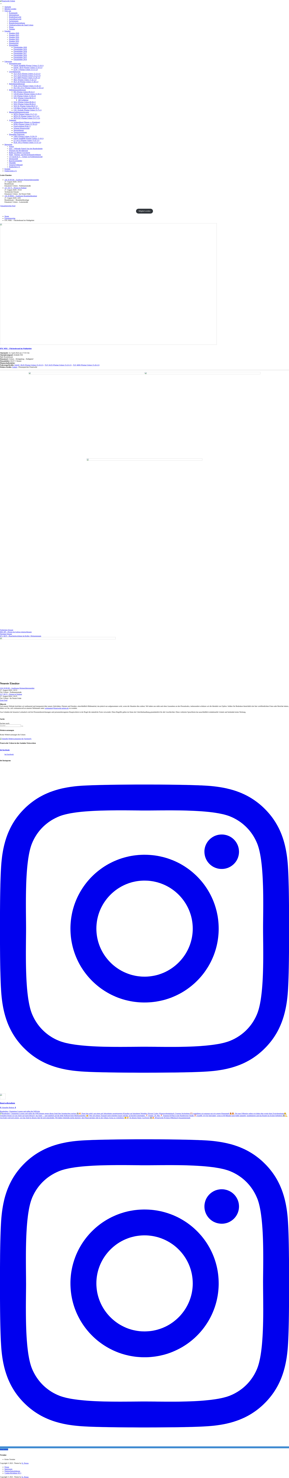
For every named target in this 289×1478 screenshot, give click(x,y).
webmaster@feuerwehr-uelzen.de (57, 708)
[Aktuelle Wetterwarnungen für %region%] (15, 739)
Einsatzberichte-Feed (7, 206)
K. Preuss (25, 1463)
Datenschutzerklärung (12, 1471)
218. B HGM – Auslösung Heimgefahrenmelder (22, 180)
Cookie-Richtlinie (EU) (13, 1473)
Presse (7, 1467)
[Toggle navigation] (1, 3)
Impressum (8, 1469)
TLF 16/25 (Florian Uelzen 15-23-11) (58, 365)
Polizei (14, 367)
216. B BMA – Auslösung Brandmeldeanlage (21, 196)
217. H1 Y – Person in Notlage (16, 188)
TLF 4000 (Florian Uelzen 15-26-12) (86, 365)
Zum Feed (3, 700)
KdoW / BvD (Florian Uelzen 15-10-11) (29, 365)
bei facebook (5, 750)
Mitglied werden (144, 211)
